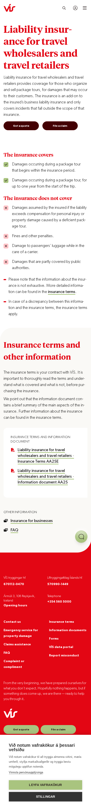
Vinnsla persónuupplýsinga (26, 772)
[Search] (64, 8)
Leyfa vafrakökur (45, 785)
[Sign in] (75, 8)
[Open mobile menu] (84, 8)
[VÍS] (9, 8)
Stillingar (45, 796)
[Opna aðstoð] (81, 536)
